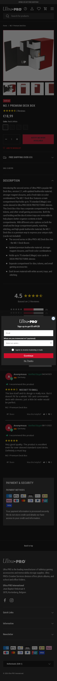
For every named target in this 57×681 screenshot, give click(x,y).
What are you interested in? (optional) (19, 338)
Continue (28, 355)
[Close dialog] (53, 318)
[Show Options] (51, 343)
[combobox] (28, 343)
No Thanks (28, 361)
